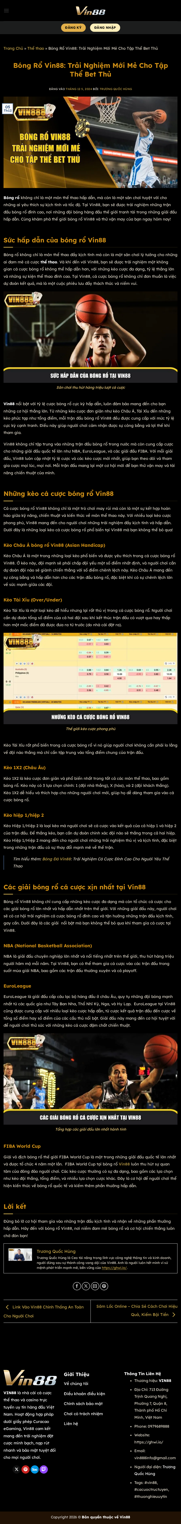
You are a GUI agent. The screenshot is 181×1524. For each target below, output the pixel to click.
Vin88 (124, 1163)
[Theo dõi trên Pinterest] (25, 1469)
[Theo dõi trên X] (16, 1469)
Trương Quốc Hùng (116, 89)
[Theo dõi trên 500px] (35, 1469)
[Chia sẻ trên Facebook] (77, 1286)
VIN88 (10, 1392)
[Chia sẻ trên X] (86, 1286)
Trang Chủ (13, 48)
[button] (6, 10)
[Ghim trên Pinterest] (104, 1286)
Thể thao (35, 48)
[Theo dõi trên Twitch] (44, 1469)
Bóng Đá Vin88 (56, 858)
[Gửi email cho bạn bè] (95, 1286)
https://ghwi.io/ (114, 1268)
